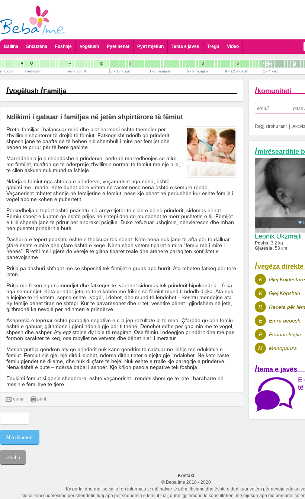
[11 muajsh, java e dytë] (254, 64)
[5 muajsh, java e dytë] (177, 64)
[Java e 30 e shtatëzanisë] (79, 64)
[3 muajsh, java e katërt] (158, 64)
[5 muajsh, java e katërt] (184, 64)
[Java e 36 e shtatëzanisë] (98, 64)
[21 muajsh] (292, 64)
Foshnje (63, 46)
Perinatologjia (285, 334)
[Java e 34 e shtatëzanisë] (92, 64)
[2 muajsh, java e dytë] (139, 64)
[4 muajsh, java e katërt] (171, 64)
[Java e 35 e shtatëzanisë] (95, 64)
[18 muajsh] (282, 64)
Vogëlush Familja (37, 91)
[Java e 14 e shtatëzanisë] (28, 64)
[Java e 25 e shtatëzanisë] (63, 64)
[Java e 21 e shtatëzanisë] (50, 64)
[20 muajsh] (289, 64)
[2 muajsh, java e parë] (136, 64)
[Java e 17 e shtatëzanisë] (38, 64)
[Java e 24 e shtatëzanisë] (60, 64)
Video (233, 46)
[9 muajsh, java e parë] (225, 64)
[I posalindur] (111, 64)
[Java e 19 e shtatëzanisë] (44, 64)
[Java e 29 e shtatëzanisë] (76, 64)
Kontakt (186, 475)
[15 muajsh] (273, 64)
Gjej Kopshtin (284, 293)
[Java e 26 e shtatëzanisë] (66, 64)
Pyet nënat (118, 46)
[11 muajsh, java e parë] (251, 64)
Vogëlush (89, 46)
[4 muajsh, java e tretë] (168, 64)
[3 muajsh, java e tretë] (155, 64)
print (41, 399)
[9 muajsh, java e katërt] (235, 64)
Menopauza (283, 348)
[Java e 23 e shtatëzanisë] (57, 64)
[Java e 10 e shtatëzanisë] (16, 64)
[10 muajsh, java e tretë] (244, 64)
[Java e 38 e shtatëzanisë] (104, 64)
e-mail (19, 399)
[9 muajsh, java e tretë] (232, 64)
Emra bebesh (285, 321)
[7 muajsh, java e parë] (200, 64)
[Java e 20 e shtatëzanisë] (47, 64)
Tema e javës (185, 46)
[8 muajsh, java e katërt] (222, 64)
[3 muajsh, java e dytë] (152, 64)
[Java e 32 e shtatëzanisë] (85, 64)
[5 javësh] (127, 64)
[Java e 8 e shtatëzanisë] (9, 64)
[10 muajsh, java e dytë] (241, 64)
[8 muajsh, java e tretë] (219, 64)
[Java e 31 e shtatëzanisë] (82, 64)
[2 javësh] (117, 64)
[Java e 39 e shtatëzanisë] (107, 64)
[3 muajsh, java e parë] (149, 64)
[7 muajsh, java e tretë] (206, 64)
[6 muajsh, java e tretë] (193, 64)
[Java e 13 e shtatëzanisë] (25, 64)
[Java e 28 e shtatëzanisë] (73, 64)
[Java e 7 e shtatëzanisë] (6, 64)
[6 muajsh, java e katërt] (197, 64)
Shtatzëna (36, 46)
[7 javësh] (133, 64)
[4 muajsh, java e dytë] (165, 64)
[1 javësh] (114, 64)
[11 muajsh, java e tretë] (257, 64)
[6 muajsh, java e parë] (187, 64)
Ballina (11, 46)
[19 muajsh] (286, 64)
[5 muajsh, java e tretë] (181, 64)
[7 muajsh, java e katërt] (209, 64)
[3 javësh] (120, 64)
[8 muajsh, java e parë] (212, 64)
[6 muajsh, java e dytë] (190, 64)
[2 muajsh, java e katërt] (146, 64)
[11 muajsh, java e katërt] (260, 64)
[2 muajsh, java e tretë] (142, 64)
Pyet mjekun (150, 46)
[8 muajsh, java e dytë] (216, 64)
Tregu (213, 46)
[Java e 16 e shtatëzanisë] (34, 64)
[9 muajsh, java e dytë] (228, 64)
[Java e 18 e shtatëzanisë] (41, 64)
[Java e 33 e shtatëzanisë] (88, 64)
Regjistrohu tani (271, 126)
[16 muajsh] (276, 64)
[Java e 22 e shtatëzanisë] (53, 64)
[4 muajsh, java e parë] (162, 64)
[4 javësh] (123, 64)
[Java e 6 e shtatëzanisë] (3, 64)
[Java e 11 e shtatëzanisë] (18, 64)
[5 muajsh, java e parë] (174, 64)
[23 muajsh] (298, 64)
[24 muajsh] (302, 64)
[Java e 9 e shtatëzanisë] (12, 64)
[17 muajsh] (279, 64)
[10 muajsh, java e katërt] (247, 64)
